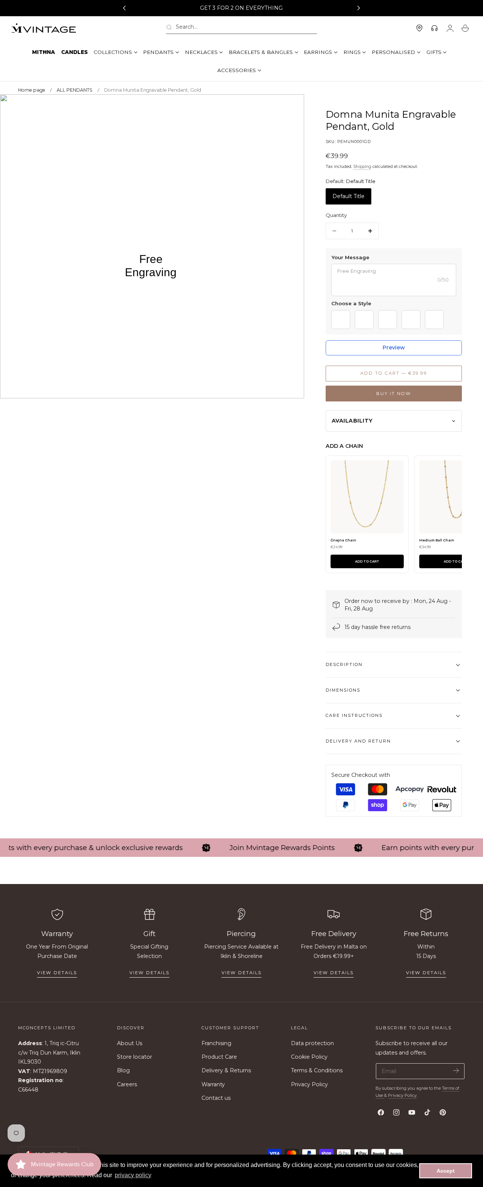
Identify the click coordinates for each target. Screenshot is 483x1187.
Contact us (216, 1098)
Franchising (216, 1043)
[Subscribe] (456, 1070)
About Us (129, 1043)
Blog (123, 1070)
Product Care (219, 1057)
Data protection (312, 1043)
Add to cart (367, 561)
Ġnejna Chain (343, 540)
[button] (241, 28)
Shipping (362, 166)
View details (57, 972)
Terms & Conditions (317, 1070)
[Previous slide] (124, 8)
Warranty (213, 1084)
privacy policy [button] (133, 1175)
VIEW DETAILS (149, 972)
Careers (127, 1084)
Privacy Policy (309, 1084)
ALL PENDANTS (74, 90)
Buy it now (393, 393)
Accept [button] (446, 1171)
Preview (394, 347)
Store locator (134, 1057)
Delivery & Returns (226, 1070)
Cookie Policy (309, 1057)
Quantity (336, 215)
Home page (31, 90)
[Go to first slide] (359, 8)
